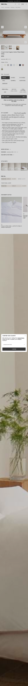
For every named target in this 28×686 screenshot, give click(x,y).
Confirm (14, 349)
